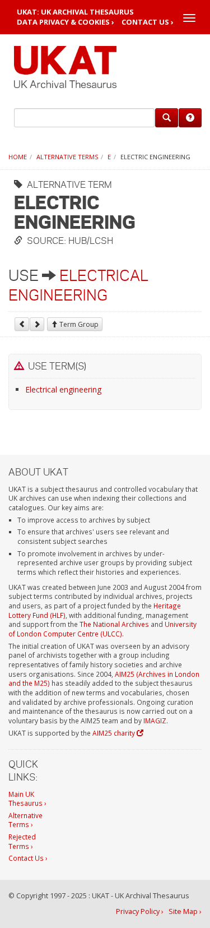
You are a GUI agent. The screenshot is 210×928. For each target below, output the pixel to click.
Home (17, 157)
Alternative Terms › (25, 820)
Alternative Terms (67, 157)
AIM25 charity (114, 732)
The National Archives (114, 624)
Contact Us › (148, 22)
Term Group (78, 324)
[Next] (37, 324)
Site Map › (185, 911)
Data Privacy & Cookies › (65, 22)
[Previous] (22, 324)
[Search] (166, 117)
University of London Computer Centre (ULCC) (102, 629)
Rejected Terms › (22, 841)
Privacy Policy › (140, 911)
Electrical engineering (63, 389)
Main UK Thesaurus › (27, 799)
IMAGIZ (154, 720)
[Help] (190, 117)
